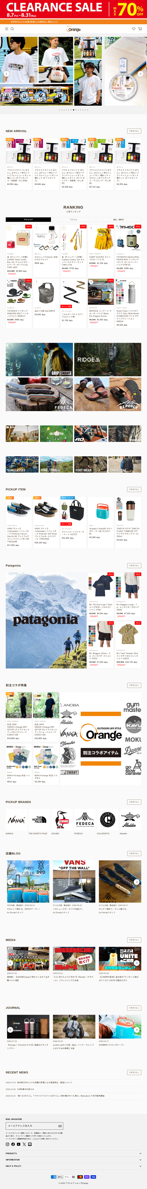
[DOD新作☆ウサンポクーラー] (120, 1027)
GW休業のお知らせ (25, 1089)
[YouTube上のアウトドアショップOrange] (18, 1144)
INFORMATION (13, 1160)
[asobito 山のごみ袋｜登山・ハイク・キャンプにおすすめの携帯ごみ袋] (74, 1027)
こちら (34, 1139)
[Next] (140, 74)
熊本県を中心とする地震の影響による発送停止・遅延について (44, 1082)
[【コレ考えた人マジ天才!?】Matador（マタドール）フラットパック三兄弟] (74, 959)
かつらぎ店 (57, 905)
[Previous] (6, 74)
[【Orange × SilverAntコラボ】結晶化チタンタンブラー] (28, 1027)
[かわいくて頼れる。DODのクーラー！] (28, 881)
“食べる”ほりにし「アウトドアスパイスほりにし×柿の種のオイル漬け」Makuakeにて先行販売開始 (61, 1096)
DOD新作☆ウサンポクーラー (112, 1045)
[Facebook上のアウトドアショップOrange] (13, 1144)
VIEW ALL (134, 131)
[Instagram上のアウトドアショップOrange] (7, 1144)
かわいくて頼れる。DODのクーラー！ (24, 909)
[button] (10, 882)
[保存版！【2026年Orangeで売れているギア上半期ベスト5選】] (28, 959)
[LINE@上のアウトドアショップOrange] (30, 1144)
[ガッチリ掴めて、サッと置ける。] (120, 881)
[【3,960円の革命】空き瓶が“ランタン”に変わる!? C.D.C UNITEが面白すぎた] (120, 959)
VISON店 (11, 905)
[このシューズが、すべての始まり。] (74, 881)
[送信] (60, 1126)
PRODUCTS (11, 1153)
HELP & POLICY (13, 1166)
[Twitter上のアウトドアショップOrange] (24, 1144)
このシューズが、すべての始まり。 (68, 909)
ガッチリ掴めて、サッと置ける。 (113, 909)
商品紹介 (20, 905)
